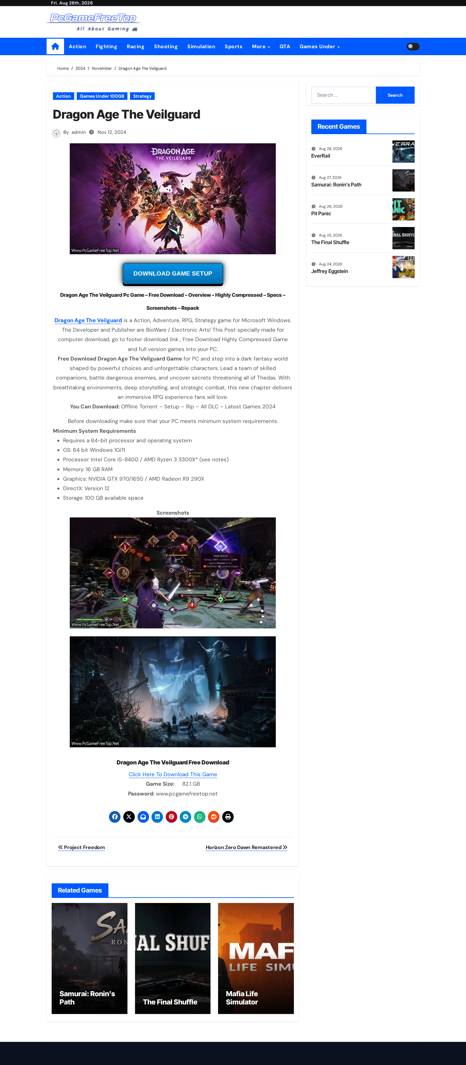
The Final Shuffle (170, 1002)
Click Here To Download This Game (173, 774)
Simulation (201, 46)
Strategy (142, 96)
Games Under (318, 46)
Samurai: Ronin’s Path (336, 184)
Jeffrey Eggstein (329, 271)
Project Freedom (84, 847)
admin (79, 132)
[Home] (55, 46)
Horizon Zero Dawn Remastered (244, 847)
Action (77, 46)
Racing (136, 46)
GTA (285, 46)
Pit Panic (321, 213)
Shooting (166, 46)
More (259, 46)
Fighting (106, 46)
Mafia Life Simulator (242, 998)
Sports (234, 46)
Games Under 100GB (102, 96)
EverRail (320, 156)
